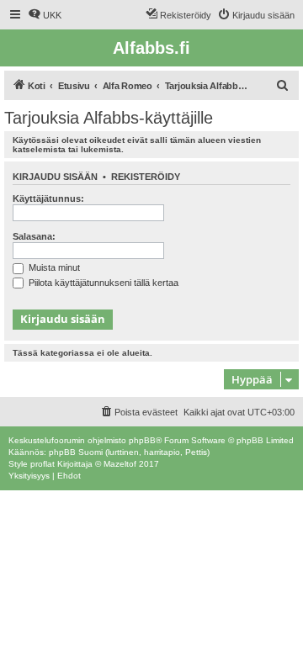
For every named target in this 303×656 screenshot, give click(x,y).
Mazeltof (120, 463)
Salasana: (34, 236)
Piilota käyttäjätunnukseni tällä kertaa (102, 283)
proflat (42, 463)
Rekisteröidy (145, 177)
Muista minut (53, 267)
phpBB (142, 440)
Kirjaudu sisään (55, 177)
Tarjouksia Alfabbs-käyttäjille (108, 117)
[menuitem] (44, 15)
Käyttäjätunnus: (48, 198)
